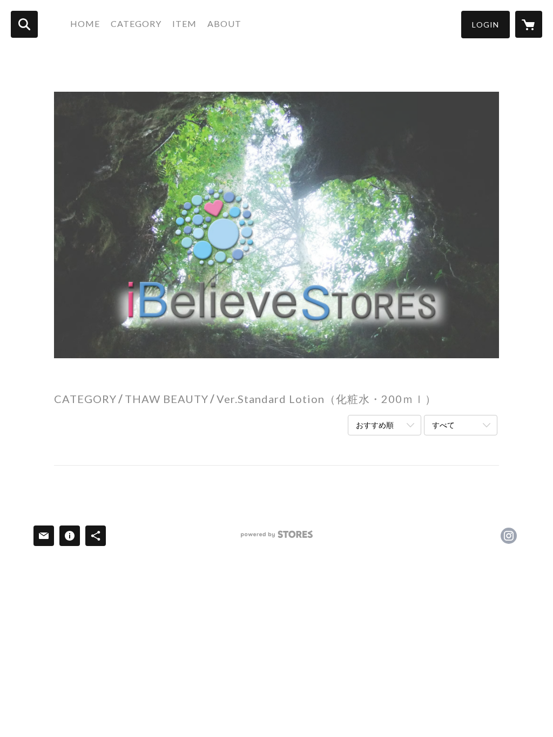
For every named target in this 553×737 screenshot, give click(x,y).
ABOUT (224, 23)
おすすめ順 (375, 424)
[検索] (24, 24)
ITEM (184, 23)
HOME (85, 23)
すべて (443, 424)
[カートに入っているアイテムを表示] (528, 24)
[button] (485, 24)
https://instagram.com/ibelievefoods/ (509, 536)
